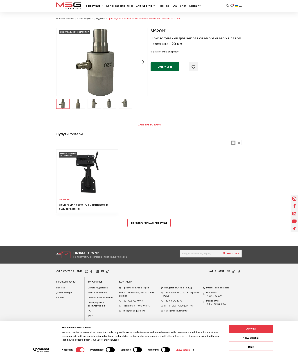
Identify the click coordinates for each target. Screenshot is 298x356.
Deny (251, 347)
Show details (183, 350)
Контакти (195, 5)
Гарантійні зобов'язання (100, 297)
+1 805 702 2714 (214, 294)
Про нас (163, 5)
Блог (183, 5)
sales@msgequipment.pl (176, 310)
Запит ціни (165, 66)
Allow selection (251, 338)
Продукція (93, 5)
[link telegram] (239, 271)
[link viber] (228, 271)
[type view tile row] (239, 143)
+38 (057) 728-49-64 (133, 300)
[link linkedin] (97, 271)
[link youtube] (102, 271)
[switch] (110, 349)
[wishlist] (193, 66)
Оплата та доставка (98, 287)
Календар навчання (119, 5)
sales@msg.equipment (134, 310)
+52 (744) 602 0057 (216, 302)
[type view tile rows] (233, 143)
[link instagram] (86, 271)
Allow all (251, 328)
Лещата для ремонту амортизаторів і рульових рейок (84, 206)
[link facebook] (91, 271)
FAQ (174, 5)
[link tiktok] (107, 271)
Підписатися (231, 253)
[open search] (227, 5)
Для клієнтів (143, 5)
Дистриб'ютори (64, 292)
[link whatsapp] (233, 271)
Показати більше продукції (149, 222)
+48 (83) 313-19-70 (173, 300)
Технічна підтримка (97, 292)
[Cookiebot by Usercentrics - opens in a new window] (41, 350)
